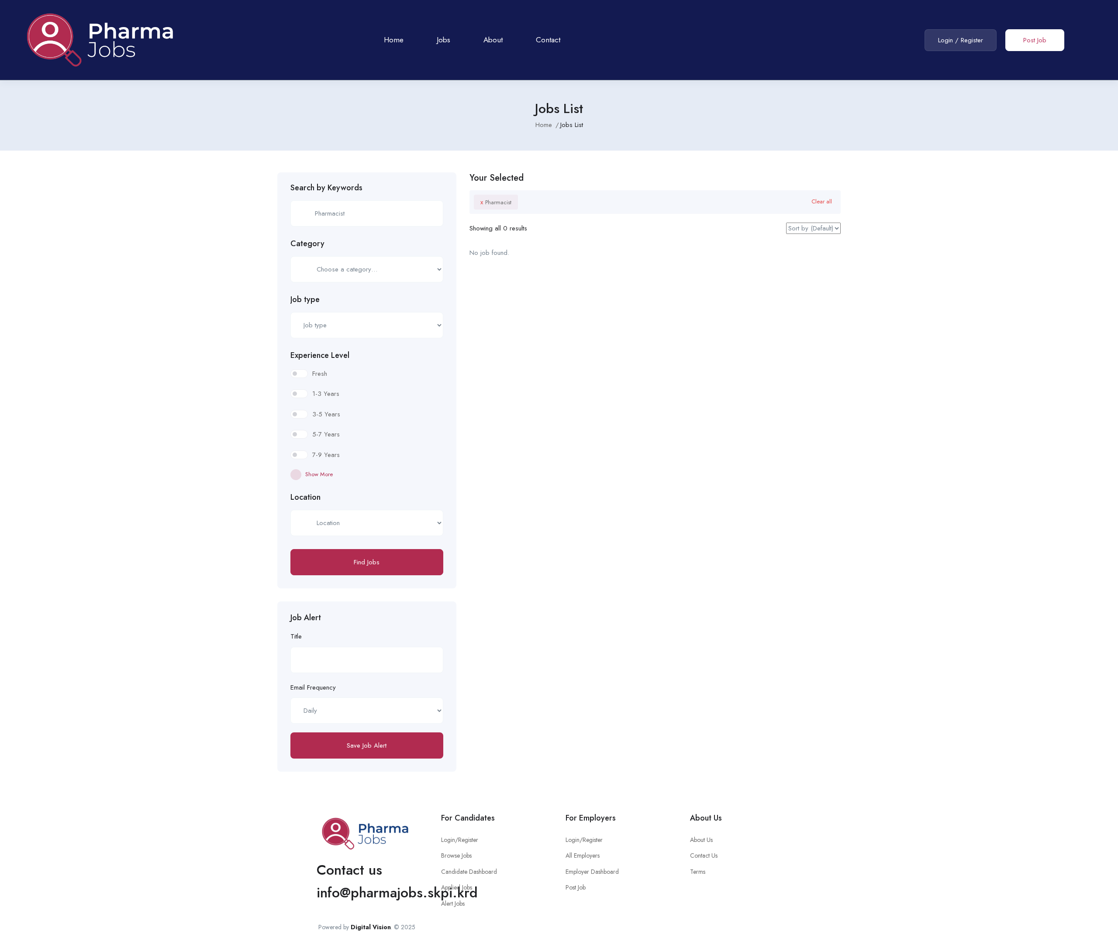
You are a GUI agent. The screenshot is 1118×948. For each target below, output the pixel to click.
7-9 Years (326, 455)
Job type (305, 299)
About (493, 39)
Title (296, 636)
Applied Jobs (456, 887)
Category (307, 243)
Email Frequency (313, 687)
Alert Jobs (453, 903)
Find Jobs (367, 562)
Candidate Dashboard (469, 871)
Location (305, 497)
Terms (697, 871)
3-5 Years (326, 414)
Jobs (443, 39)
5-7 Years (326, 434)
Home (394, 39)
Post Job (1034, 40)
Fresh (319, 373)
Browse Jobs (456, 855)
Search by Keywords (326, 188)
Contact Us (704, 855)
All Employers (583, 855)
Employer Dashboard (592, 871)
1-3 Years (325, 393)
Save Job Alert (366, 745)
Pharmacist (495, 202)
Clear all (821, 201)
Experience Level (319, 355)
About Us (701, 839)
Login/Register (459, 839)
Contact (548, 39)
